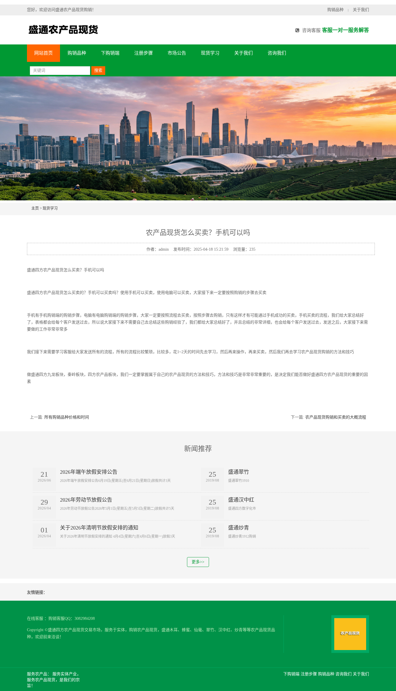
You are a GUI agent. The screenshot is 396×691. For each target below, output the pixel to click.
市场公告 (177, 53)
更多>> (198, 562)
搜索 (98, 70)
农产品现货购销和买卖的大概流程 (335, 417)
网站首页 (43, 53)
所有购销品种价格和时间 (66, 417)
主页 (35, 208)
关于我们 (361, 10)
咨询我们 (277, 53)
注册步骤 (143, 53)
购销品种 (335, 10)
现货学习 (210, 53)
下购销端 (110, 53)
